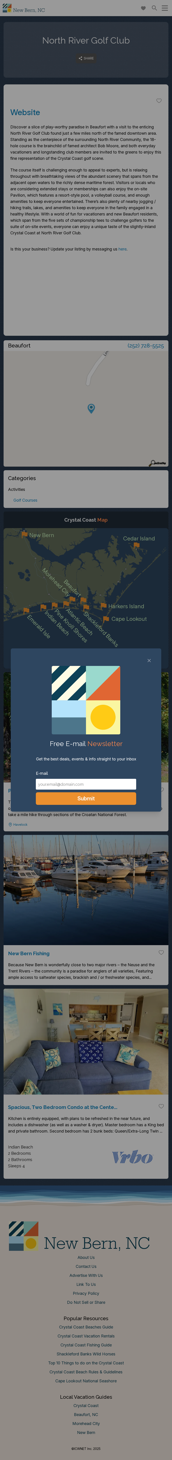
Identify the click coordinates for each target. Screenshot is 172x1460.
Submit (86, 798)
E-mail (42, 773)
